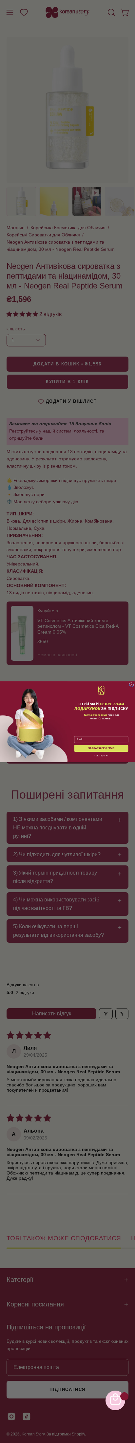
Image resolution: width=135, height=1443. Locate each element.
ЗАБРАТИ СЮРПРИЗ (101, 748)
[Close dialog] (131, 685)
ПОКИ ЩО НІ (101, 755)
